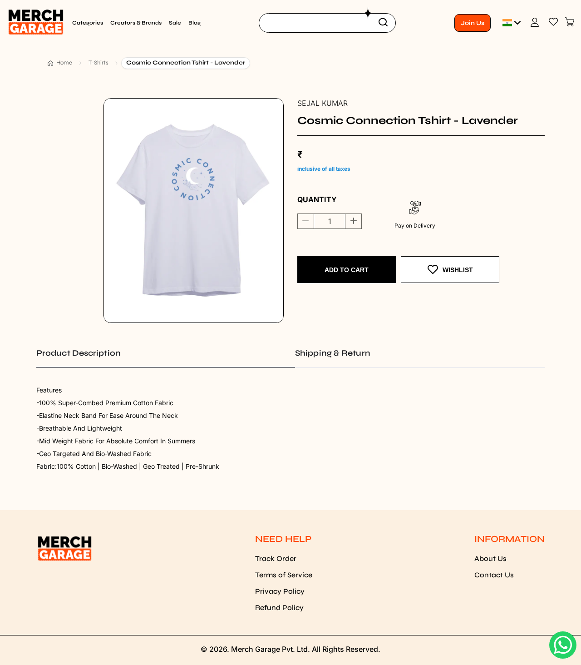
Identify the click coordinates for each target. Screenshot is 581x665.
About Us (490, 558)
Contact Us (494, 575)
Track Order (275, 558)
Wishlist (458, 269)
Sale (175, 23)
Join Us (472, 23)
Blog (194, 23)
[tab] (165, 352)
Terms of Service (283, 575)
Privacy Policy (280, 591)
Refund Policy (279, 607)
